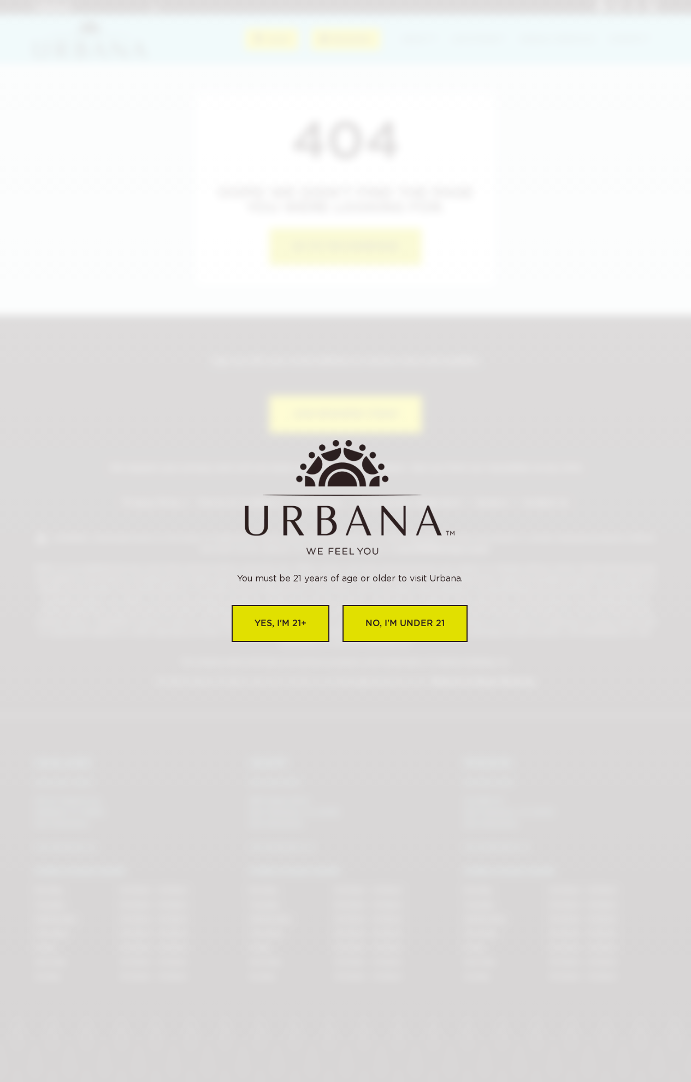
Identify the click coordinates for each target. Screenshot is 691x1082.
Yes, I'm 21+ (280, 623)
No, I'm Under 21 (405, 623)
